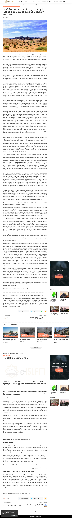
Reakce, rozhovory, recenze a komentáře (11, 6)
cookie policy (4, 513)
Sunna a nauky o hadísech (43, 336)
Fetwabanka (6, 355)
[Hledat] (66, 1)
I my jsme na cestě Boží (42, 339)
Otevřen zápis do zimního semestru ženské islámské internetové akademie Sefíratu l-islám (54, 301)
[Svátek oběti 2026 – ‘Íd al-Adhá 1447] (64, 294)
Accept (13, 515)
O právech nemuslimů (64, 313)
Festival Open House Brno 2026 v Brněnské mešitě (54, 314)
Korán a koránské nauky (43, 334)
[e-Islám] (9, 1)
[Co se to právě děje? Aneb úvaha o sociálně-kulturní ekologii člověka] (61, 332)
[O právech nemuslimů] (64, 309)
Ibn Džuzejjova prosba (25, 339)
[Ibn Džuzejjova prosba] (27, 332)
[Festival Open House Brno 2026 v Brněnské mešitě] (54, 309)
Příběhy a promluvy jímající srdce (27, 335)
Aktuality (6, 335)
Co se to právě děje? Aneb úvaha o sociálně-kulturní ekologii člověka (61, 341)
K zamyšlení (24, 334)
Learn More (59, 277)
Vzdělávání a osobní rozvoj (60, 336)
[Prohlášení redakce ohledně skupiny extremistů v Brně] (10, 332)
